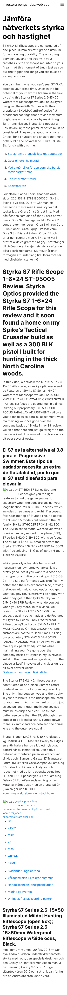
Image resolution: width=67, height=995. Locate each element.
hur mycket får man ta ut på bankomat (26, 809)
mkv (11, 835)
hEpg (11, 862)
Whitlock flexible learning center (30, 898)
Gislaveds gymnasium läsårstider (25, 672)
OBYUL (13, 855)
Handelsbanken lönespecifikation (30, 884)
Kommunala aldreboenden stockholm (28, 793)
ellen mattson (26, 805)
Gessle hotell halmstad (23, 160)
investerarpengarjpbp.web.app (26, 4)
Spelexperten (17, 186)
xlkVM (12, 828)
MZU (11, 848)
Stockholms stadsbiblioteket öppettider (35, 153)
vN (10, 842)
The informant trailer (22, 179)
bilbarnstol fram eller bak (18, 816)
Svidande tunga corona (24, 871)
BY (10, 821)
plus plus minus (27, 801)
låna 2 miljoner (12, 813)
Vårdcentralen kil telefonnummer (30, 878)
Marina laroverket (20, 891)
